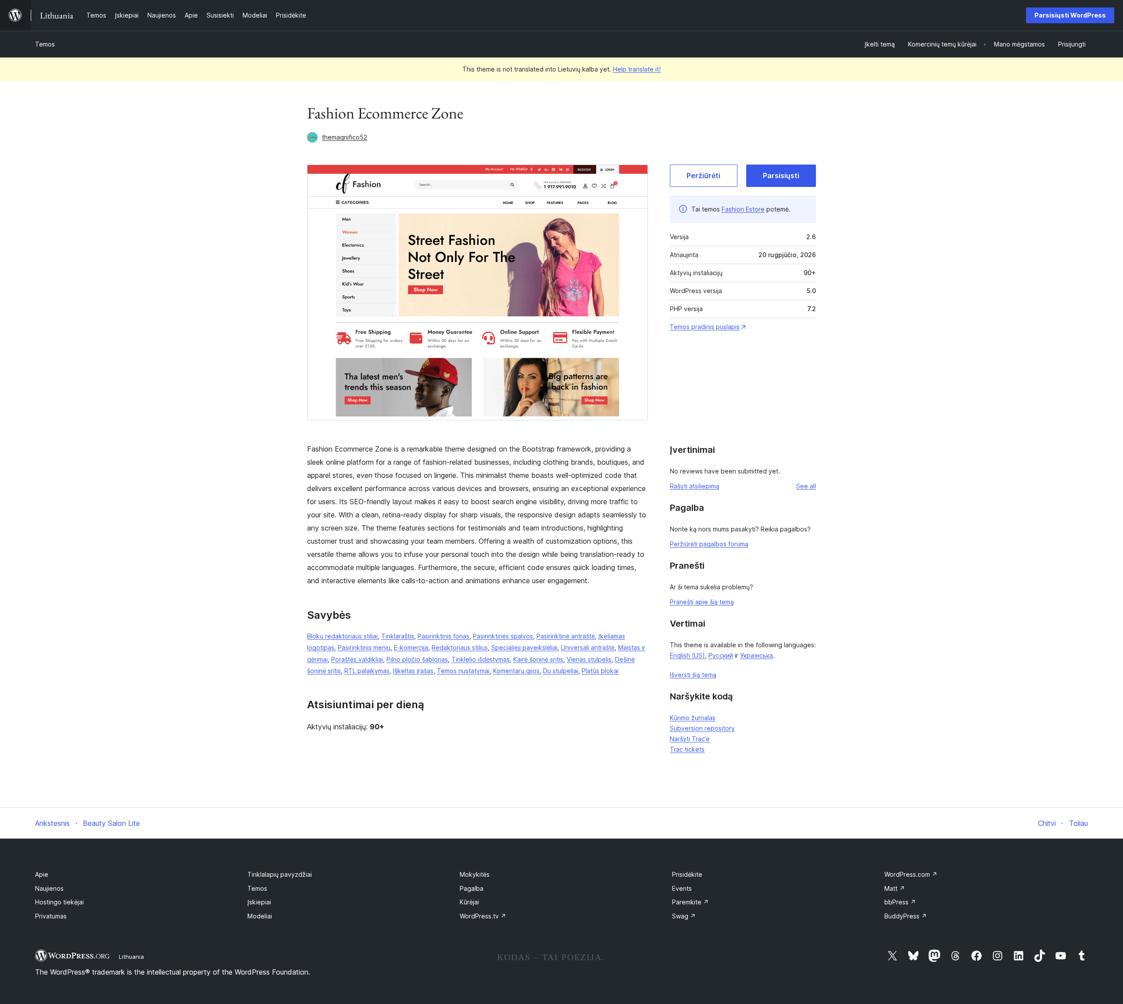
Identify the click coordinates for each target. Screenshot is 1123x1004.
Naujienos (49, 888)
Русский (720, 655)
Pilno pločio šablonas (417, 659)
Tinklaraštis (397, 636)
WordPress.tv (483, 916)
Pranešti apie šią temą (702, 602)
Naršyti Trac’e (690, 738)
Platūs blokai (600, 670)
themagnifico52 (344, 137)
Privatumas (51, 916)
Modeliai (259, 916)
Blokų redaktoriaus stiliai (342, 636)
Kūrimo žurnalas (692, 717)
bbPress (900, 902)
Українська (756, 655)
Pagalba (471, 888)
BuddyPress (905, 916)
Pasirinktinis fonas (443, 636)
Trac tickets (687, 749)
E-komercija (411, 647)
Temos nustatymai (463, 670)
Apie (41, 874)
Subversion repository (702, 728)
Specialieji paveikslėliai (524, 647)
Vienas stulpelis (589, 659)
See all (806, 486)
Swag (684, 916)
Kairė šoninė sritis (538, 659)
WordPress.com (910, 874)
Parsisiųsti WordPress (1070, 15)
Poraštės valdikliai (357, 659)
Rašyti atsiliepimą (694, 486)
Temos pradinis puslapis (705, 326)
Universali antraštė (588, 647)
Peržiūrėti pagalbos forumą (709, 544)
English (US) (687, 655)
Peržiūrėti (703, 175)
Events (682, 888)
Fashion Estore (743, 209)
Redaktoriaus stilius (460, 647)
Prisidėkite (687, 874)
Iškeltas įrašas (413, 670)
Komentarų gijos (516, 670)
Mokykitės (475, 874)
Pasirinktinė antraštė (565, 636)
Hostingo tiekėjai (59, 902)
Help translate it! (637, 69)
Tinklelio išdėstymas (480, 659)
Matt (894, 888)
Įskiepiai (259, 902)
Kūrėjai (469, 902)
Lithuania (131, 956)
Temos (45, 44)
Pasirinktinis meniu (364, 647)
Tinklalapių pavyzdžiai (279, 874)
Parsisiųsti (781, 175)
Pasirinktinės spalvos (503, 636)
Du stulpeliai (560, 670)
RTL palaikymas (367, 670)
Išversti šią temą (693, 674)
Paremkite (690, 902)
